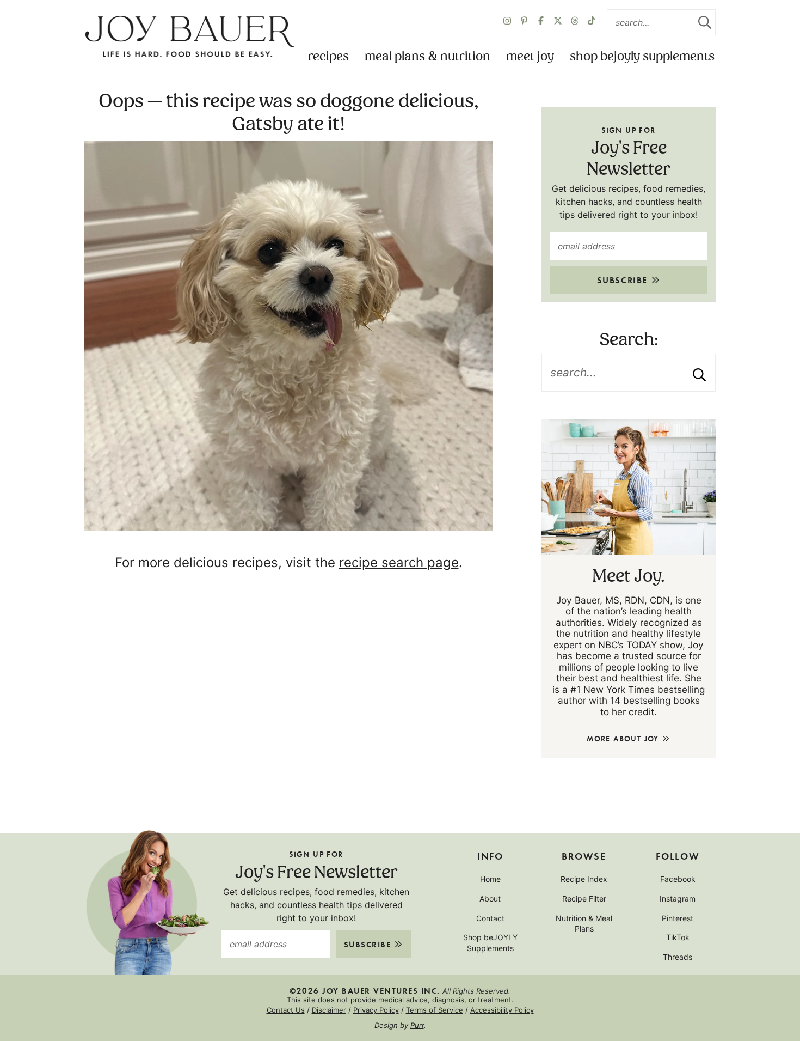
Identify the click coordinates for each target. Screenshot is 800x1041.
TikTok (678, 937)
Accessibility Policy (502, 1010)
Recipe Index (584, 879)
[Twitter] (575, 22)
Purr (417, 1025)
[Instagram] (507, 22)
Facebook (678, 879)
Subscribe (624, 279)
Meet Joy (530, 57)
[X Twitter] (558, 22)
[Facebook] (541, 22)
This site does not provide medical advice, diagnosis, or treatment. (400, 999)
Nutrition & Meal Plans (584, 924)
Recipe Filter (584, 898)
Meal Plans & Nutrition (427, 57)
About (490, 898)
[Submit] (705, 22)
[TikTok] (591, 22)
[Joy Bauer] (189, 37)
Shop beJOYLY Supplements (642, 57)
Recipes (328, 57)
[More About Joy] (628, 487)
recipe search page (399, 562)
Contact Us (286, 1010)
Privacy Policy (376, 1010)
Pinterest (677, 918)
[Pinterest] (524, 22)
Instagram (678, 898)
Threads (677, 956)
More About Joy (624, 738)
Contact (490, 918)
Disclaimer (329, 1010)
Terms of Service (434, 1010)
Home (490, 879)
